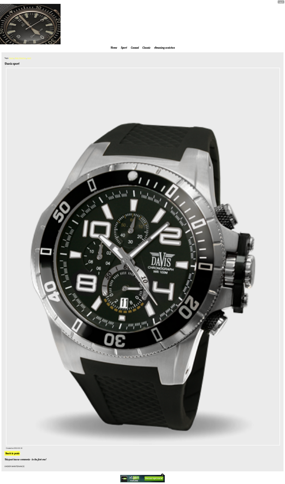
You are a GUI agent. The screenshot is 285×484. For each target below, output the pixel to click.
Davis (11, 58)
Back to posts (12, 453)
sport (29, 58)
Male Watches (20, 58)
